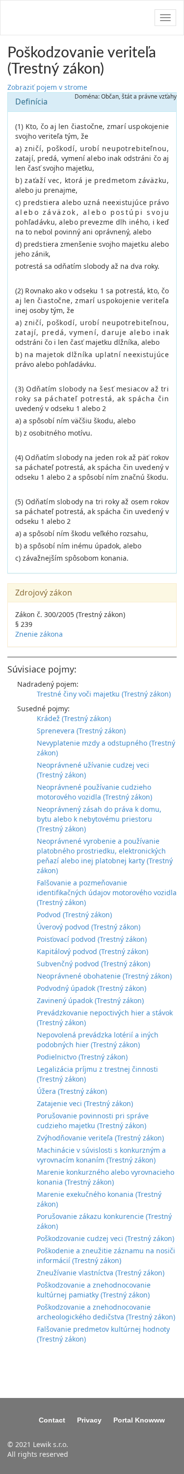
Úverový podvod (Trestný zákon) (88, 926)
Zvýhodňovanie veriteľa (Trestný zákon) (100, 1137)
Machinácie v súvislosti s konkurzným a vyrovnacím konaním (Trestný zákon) (101, 1154)
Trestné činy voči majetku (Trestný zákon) (104, 693)
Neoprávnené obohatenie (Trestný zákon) (104, 976)
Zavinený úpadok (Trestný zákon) (90, 1000)
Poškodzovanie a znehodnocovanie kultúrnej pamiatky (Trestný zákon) (94, 1289)
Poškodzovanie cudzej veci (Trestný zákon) (105, 1238)
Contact (52, 1420)
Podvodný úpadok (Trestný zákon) (91, 988)
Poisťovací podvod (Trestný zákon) (92, 939)
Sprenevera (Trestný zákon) (81, 730)
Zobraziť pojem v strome (47, 87)
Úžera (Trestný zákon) (72, 1091)
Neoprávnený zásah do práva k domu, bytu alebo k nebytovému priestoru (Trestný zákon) (99, 818)
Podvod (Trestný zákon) (74, 914)
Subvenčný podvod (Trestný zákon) (93, 963)
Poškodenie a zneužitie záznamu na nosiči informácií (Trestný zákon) (106, 1255)
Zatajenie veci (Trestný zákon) (85, 1103)
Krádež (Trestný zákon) (74, 718)
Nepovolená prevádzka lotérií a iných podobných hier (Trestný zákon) (97, 1039)
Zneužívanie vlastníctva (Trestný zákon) (100, 1272)
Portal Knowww (139, 1420)
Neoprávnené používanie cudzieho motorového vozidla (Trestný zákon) (94, 792)
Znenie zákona (39, 634)
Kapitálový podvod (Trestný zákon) (92, 951)
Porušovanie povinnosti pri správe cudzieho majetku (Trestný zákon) (93, 1120)
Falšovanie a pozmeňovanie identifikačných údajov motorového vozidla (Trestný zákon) (107, 892)
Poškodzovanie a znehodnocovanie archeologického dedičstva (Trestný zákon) (106, 1311)
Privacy (89, 1420)
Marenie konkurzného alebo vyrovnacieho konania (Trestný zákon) (105, 1177)
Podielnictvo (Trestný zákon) (82, 1056)
